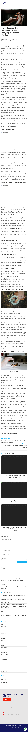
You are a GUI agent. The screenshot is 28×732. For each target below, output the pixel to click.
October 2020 (4, 657)
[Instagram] (12, 727)
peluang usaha (15, 433)
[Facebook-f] (9, 727)
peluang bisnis (9, 433)
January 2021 (3, 650)
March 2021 (3, 645)
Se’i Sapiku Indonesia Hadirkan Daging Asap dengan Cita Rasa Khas (14, 476)
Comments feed (4, 681)
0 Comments (15, 41)
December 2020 (4, 652)
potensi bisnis (23, 75)
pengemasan (4, 429)
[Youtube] (18, 727)
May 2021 (3, 640)
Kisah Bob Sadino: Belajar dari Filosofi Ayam (14, 500)
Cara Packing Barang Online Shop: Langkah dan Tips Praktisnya (13, 599)
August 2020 (3, 661)
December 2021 (4, 631)
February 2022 (4, 626)
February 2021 (4, 647)
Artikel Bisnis (6, 41)
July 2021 (3, 635)
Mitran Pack (5, 39)
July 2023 (3, 624)
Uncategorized (4, 671)
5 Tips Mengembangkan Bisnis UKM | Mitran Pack (11, 595)
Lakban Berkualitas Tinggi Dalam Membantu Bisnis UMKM (12, 575)
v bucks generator (4, 610)
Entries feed (3, 679)
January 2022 (3, 628)
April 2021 (3, 643)
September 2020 (4, 659)
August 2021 (3, 633)
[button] (7, 699)
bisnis (21, 313)
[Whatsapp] (15, 727)
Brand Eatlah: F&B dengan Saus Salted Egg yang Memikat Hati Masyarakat (14, 528)
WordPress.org (4, 682)
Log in (2, 678)
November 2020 (4, 654)
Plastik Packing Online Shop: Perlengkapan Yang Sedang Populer (13, 578)
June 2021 (3, 638)
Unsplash (16, 149)
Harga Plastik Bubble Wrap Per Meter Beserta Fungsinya (12, 580)
